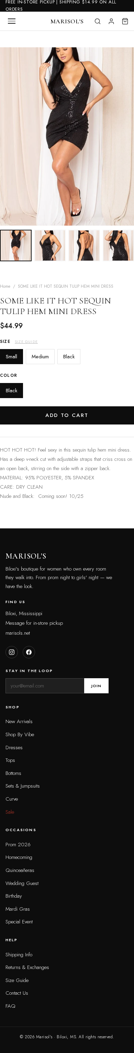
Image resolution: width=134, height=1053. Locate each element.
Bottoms (13, 773)
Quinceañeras (19, 870)
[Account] (111, 21)
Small (11, 356)
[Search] (97, 21)
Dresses (14, 747)
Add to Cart (66, 415)
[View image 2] (50, 245)
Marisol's (67, 21)
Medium (40, 356)
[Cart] (125, 21)
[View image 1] (16, 245)
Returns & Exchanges (27, 967)
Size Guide (26, 341)
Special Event (19, 921)
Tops (10, 760)
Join (96, 686)
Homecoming (18, 857)
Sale (9, 812)
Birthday (13, 896)
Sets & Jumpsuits (22, 786)
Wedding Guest (21, 883)
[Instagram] (11, 652)
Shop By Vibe (19, 734)
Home (5, 286)
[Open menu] (11, 21)
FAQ (10, 1006)
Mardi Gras (17, 909)
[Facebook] (29, 652)
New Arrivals (19, 721)
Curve (11, 799)
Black (69, 356)
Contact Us (16, 993)
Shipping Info (18, 954)
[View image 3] (84, 245)
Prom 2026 (18, 844)
